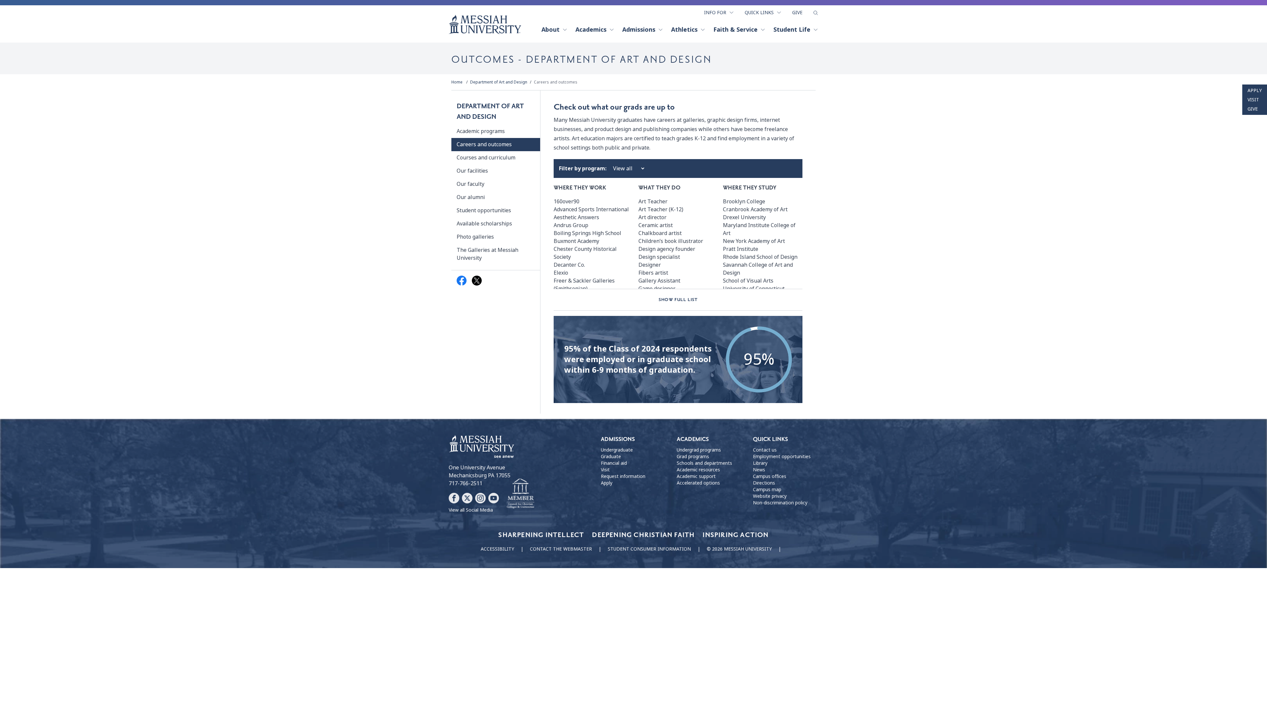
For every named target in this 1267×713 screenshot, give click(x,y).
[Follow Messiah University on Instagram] (480, 498)
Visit (1253, 99)
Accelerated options (698, 483)
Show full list (678, 299)
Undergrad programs (699, 450)
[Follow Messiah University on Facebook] (454, 498)
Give (797, 12)
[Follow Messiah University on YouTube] (493, 498)
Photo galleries (475, 237)
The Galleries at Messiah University (487, 254)
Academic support (696, 476)
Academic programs (481, 131)
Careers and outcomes (555, 82)
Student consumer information (649, 549)
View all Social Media (471, 510)
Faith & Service (735, 29)
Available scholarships (484, 223)
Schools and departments (704, 463)
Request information (623, 476)
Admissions (638, 29)
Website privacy (770, 496)
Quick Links (759, 12)
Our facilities (472, 171)
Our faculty (470, 184)
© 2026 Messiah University (739, 549)
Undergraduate (617, 450)
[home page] (485, 24)
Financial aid (614, 463)
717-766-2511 (465, 483)
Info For (715, 12)
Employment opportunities (782, 456)
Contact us (765, 450)
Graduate (611, 456)
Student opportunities (484, 210)
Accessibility (497, 549)
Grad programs (693, 456)
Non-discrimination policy (780, 502)
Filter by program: (582, 168)
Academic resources (698, 469)
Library (760, 463)
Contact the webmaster (561, 549)
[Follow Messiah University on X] (467, 498)
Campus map (767, 489)
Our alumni (471, 197)
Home (457, 82)
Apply (1255, 90)
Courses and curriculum (486, 157)
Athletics (684, 29)
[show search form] (815, 13)
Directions (764, 483)
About (550, 29)
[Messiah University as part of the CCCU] (520, 494)
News (759, 469)
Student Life (791, 29)
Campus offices (769, 476)
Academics (590, 29)
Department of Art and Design (498, 82)
